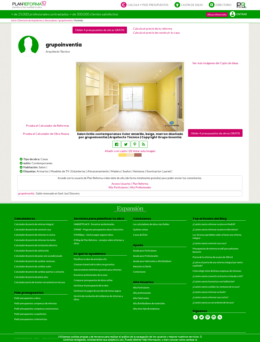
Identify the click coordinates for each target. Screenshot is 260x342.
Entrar (241, 14)
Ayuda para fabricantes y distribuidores (152, 261)
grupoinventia (26, 193)
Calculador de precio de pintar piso (31, 277)
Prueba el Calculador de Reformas (47, 125)
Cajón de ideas (192, 4)
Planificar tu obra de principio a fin (90, 259)
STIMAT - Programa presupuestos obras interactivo (98, 229)
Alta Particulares (118, 187)
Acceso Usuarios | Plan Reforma (130, 183)
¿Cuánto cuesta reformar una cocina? (210, 297)
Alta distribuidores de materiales (149, 303)
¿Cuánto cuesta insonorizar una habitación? (214, 281)
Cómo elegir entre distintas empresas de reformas (217, 271)
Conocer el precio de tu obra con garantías (94, 264)
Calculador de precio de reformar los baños (35, 240)
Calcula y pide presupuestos (148, 4)
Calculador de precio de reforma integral (34, 224)
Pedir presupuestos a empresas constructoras (36, 308)
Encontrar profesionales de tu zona (90, 275)
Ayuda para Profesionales (145, 256)
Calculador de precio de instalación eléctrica (35, 245)
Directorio (223, 4)
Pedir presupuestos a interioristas (30, 319)
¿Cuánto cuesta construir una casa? (209, 243)
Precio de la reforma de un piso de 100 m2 (213, 257)
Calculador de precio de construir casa (32, 229)
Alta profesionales (216, 14)
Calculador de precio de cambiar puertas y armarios (39, 271)
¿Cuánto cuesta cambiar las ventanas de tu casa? (216, 286)
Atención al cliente (142, 266)
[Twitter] (125, 144)
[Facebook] (116, 144)
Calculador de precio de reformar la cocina (34, 234)
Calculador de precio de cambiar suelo (32, 266)
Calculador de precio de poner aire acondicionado (38, 256)
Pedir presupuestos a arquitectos (30, 314)
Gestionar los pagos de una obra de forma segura (97, 290)
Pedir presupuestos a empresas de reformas (35, 303)
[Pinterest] (135, 144)
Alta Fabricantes (141, 298)
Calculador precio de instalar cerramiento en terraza (39, 282)
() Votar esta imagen (142, 151)
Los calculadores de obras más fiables (151, 224)
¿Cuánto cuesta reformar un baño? (209, 292)
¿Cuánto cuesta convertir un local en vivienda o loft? (218, 276)
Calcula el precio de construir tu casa (156, 32)
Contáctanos (139, 271)
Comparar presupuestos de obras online (93, 280)
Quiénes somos (140, 229)
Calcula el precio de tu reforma (152, 28)
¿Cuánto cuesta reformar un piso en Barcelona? (215, 229)
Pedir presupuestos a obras (27, 298)
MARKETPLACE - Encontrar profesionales (94, 224)
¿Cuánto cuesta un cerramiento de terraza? (213, 302)
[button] (241, 5)
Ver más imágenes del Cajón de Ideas (215, 63)
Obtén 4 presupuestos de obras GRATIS (99, 30)
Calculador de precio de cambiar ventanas (34, 261)
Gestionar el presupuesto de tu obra (91, 285)
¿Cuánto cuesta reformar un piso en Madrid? (214, 224)
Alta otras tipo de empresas (146, 308)
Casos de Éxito (140, 234)
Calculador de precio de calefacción (31, 250)
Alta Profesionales (140, 187)
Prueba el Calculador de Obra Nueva (46, 133)
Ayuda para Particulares (145, 250)
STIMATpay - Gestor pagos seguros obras (93, 234)
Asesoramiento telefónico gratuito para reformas (97, 269)
